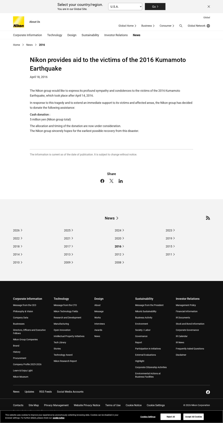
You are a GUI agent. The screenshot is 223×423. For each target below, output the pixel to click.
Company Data (20, 317)
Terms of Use (112, 405)
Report (138, 342)
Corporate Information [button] (27, 35)
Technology (61, 298)
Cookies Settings (147, 417)
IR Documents (183, 317)
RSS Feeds (45, 391)
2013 (67, 254)
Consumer (165, 25)
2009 (67, 262)
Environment (141, 323)
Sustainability (144, 298)
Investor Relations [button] (116, 35)
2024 (118, 230)
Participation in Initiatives (148, 348)
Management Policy (186, 305)
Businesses (18, 323)
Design (99, 298)
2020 (118, 238)
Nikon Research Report (65, 361)
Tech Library (60, 342)
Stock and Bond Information (190, 323)
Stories (57, 348)
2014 (16, 254)
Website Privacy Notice (87, 405)
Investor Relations (187, 298)
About (97, 305)
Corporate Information (27, 298)
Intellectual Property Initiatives (69, 336)
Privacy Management (56, 405)
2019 (169, 238)
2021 (67, 238)
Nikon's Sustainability (145, 311)
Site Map (34, 405)
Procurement (19, 358)
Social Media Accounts (70, 391)
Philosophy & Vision (23, 311)
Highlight (139, 361)
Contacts (18, 405)
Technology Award (63, 355)
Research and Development (67, 317)
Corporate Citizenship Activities (151, 367)
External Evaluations (145, 355)
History (16, 352)
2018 (16, 246)
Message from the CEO (24, 305)
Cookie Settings (156, 405)
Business (146, 25)
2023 (169, 230)
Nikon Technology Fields (66, 311)
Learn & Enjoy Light (23, 370)
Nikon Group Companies (25, 339)
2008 (118, 262)
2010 (16, 262)
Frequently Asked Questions (190, 348)
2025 (67, 230)
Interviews (99, 323)
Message (99, 311)
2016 (118, 246)
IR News (180, 342)
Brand (16, 345)
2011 (169, 254)
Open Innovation (62, 330)
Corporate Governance (187, 330)
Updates (29, 391)
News (136, 35)
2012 (118, 254)
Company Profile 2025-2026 (27, 364)
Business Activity (143, 317)
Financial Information (187, 311)
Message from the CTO (65, 305)
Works (97, 317)
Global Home (126, 25)
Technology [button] (54, 35)
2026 (16, 230)
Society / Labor (143, 330)
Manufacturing (61, 323)
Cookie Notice (134, 405)
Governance (141, 336)
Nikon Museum (20, 376)
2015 (169, 246)
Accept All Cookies (193, 417)
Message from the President (149, 305)
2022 (16, 238)
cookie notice (58, 418)
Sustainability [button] (90, 35)
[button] (181, 25)
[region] (111, 416)
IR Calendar (182, 336)
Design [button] (71, 35)
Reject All (171, 417)
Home (16, 44)
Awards (98, 330)
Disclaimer (181, 355)
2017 (67, 246)
